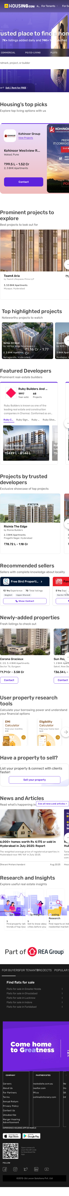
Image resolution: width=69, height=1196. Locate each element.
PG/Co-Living (32, 52)
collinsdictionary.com (44, 1097)
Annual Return (10, 1101)
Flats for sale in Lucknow (21, 997)
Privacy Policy (11, 1106)
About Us (8, 1088)
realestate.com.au (43, 1083)
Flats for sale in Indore (19, 1002)
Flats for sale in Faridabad (21, 1006)
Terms (6, 1097)
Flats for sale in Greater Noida (24, 989)
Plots (53, 52)
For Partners (10, 1092)
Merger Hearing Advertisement (11, 1121)
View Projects (25, 137)
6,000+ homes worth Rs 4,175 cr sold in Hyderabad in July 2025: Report (28, 844)
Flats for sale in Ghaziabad (22, 993)
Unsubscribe (9, 1115)
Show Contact (26, 601)
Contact (24, 181)
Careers (7, 1083)
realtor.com (39, 1088)
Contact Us (9, 1110)
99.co (36, 1092)
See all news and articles (52, 803)
